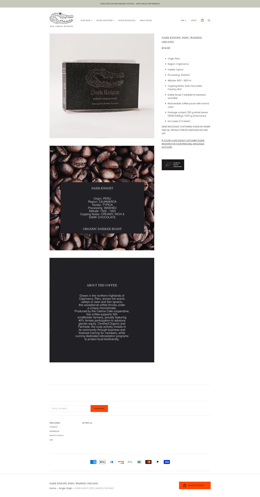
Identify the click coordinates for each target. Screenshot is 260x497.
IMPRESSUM (54, 431)
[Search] (209, 21)
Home (53, 488)
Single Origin (65, 488)
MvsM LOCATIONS (104, 20)
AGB (51, 440)
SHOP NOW (85, 20)
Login (194, 20)
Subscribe (99, 408)
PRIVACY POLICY (57, 435)
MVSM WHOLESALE (127, 20)
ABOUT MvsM (146, 20)
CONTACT (53, 427)
